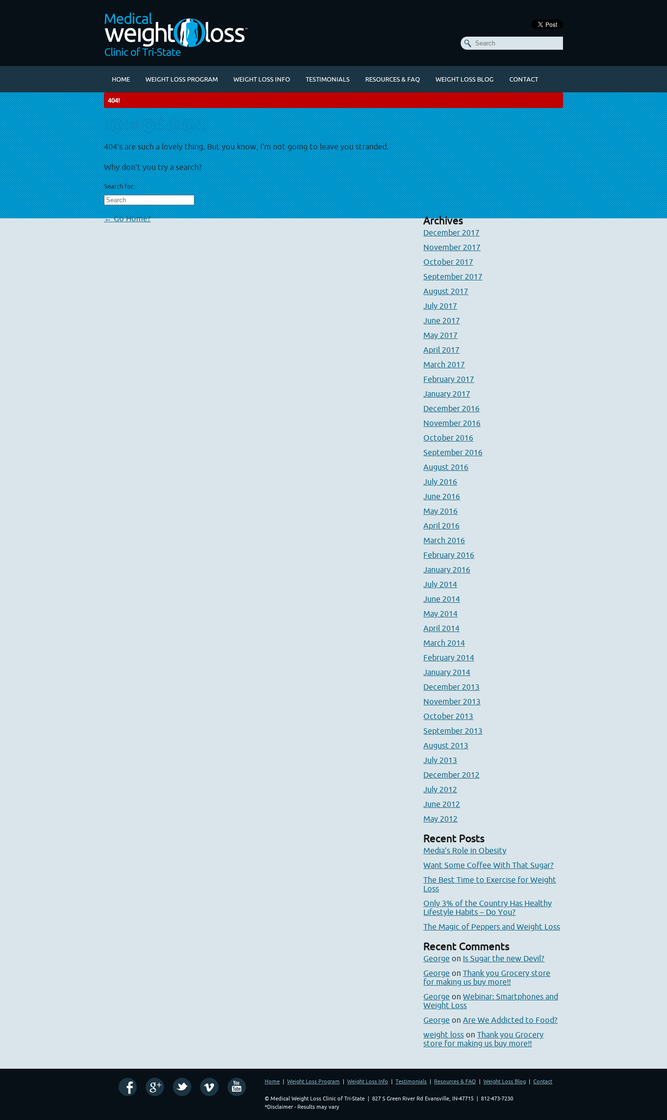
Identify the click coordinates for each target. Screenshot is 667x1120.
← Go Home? (127, 218)
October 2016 (448, 437)
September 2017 (452, 276)
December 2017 (451, 232)
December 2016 (451, 408)
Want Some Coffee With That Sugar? (488, 865)
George (436, 958)
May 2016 (440, 511)
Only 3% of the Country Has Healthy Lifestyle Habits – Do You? (487, 907)
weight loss (443, 1034)
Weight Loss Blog (465, 79)
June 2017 (441, 320)
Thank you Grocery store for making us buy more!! (486, 977)
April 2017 (441, 349)
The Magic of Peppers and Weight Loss (491, 926)
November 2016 (451, 423)
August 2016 (445, 467)
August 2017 (445, 291)
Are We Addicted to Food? (510, 1019)
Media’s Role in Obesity (464, 850)
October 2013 (448, 716)
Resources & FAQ (392, 79)
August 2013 (445, 745)
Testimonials (328, 79)
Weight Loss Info (261, 79)
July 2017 (440, 305)
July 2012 (440, 789)
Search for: (119, 186)
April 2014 (441, 628)
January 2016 (446, 569)
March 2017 (444, 364)
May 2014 (440, 613)
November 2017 (451, 247)
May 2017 (440, 335)
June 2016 (441, 496)
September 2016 (452, 452)
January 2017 (446, 393)
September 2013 (452, 730)
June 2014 (441, 598)
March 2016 (444, 540)
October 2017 (448, 261)
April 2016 (441, 525)
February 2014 (448, 657)
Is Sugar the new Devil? (503, 958)
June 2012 (441, 804)
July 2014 (440, 584)
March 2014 (444, 642)
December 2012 (451, 774)
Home (121, 79)
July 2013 (440, 760)
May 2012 (440, 818)
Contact (523, 79)
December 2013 (451, 686)
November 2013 (451, 701)
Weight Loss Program (182, 79)
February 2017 (448, 379)
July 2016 (440, 481)
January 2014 (446, 672)
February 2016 (448, 554)
